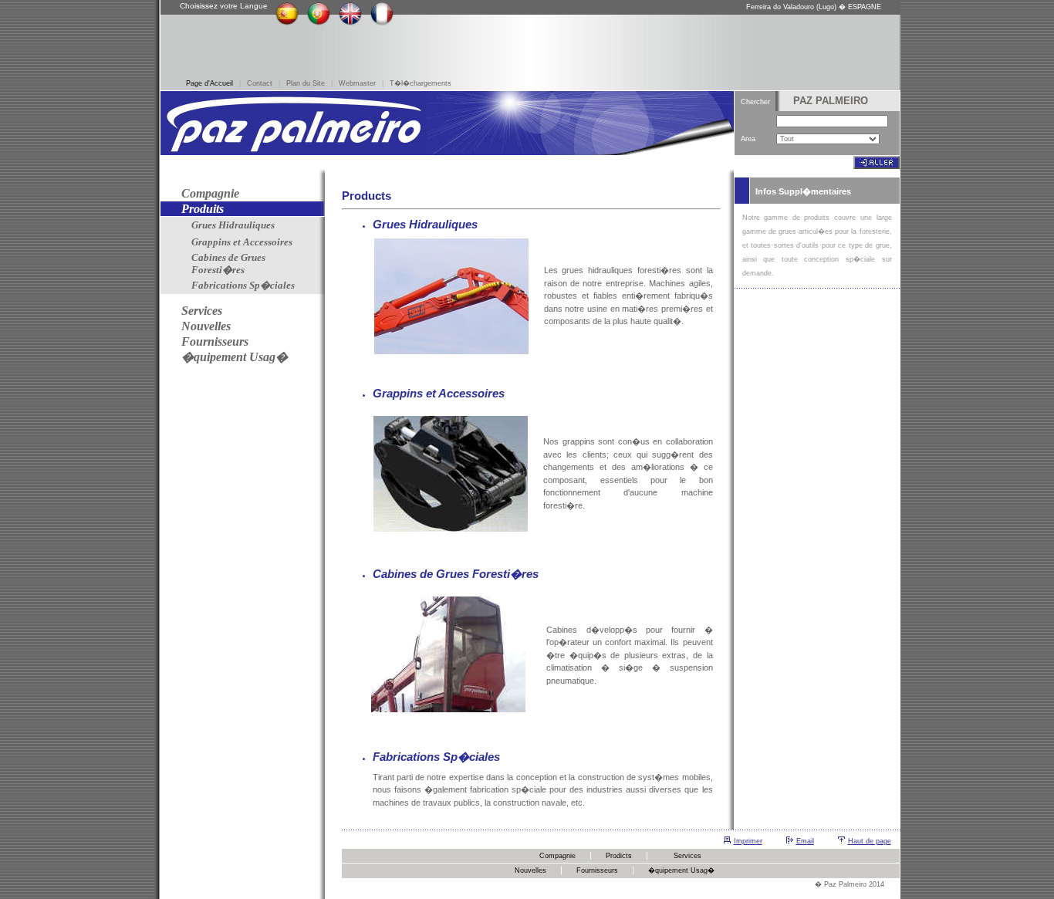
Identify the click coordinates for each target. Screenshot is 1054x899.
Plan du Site (305, 83)
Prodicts (619, 856)
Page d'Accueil (209, 83)
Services (687, 856)
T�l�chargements (420, 83)
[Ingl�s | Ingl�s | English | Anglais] (350, 23)
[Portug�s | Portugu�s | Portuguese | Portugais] (318, 23)
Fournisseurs (597, 870)
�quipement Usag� (681, 870)
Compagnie (557, 856)
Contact (259, 83)
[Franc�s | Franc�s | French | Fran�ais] (382, 23)
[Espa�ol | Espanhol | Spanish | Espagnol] (287, 23)
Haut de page (869, 841)
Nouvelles (530, 870)
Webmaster (357, 83)
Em (801, 841)
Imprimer (748, 841)
